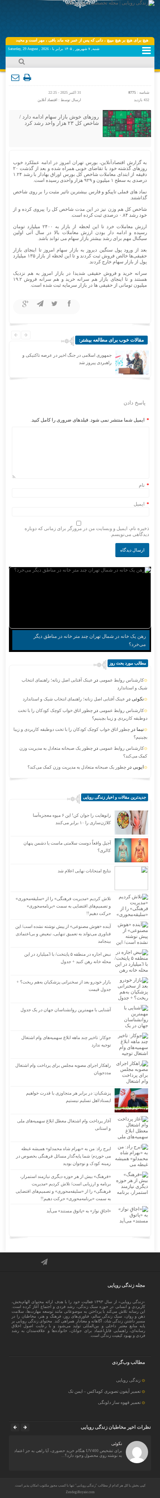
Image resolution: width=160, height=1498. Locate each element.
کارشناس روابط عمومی (121, 680)
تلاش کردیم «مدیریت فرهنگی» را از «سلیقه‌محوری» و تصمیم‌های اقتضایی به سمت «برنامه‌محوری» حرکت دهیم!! (63, 906)
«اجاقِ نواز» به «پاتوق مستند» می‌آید (79, 1211)
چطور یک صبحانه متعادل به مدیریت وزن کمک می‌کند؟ (77, 767)
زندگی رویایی (128, 1380)
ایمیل (139, 504)
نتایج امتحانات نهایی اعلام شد (84, 870)
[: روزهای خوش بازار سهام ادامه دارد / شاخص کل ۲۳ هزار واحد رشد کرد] (15, 77)
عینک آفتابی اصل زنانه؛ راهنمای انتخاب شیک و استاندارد (74, 699)
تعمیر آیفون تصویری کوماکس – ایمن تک (104, 1391)
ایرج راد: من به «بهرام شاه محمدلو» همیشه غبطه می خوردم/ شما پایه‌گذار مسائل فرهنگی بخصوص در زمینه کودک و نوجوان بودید (63, 1156)
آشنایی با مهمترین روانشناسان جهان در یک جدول (65, 1009)
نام (142, 485)
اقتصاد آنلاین (47, 100)
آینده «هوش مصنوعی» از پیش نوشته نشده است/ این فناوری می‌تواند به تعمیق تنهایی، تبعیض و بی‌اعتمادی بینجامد (63, 934)
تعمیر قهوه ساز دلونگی (119, 1402)
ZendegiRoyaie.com (80, 1492)
